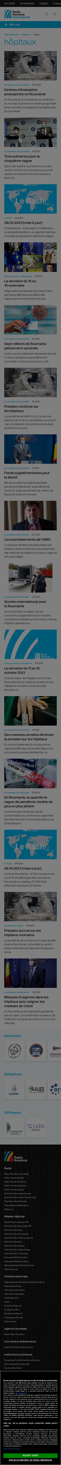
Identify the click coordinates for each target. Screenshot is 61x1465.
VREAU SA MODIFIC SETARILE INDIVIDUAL (30, 1460)
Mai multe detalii (21, 1393)
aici (18, 1409)
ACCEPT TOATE (30, 1456)
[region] (30, 1418)
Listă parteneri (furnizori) (11, 1449)
